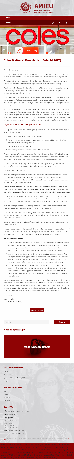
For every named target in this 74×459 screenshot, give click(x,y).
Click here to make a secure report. (14, 433)
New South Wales (9, 375)
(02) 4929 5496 (10, 414)
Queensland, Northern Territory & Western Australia (19, 378)
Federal (6, 372)
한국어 (6, 394)
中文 (5, 391)
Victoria (6, 381)
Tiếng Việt (7, 397)
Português (7, 401)
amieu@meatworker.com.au (16, 430)
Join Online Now (37, 310)
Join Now (8, 23)
